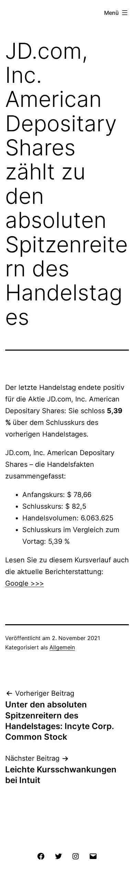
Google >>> (24, 583)
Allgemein (62, 647)
